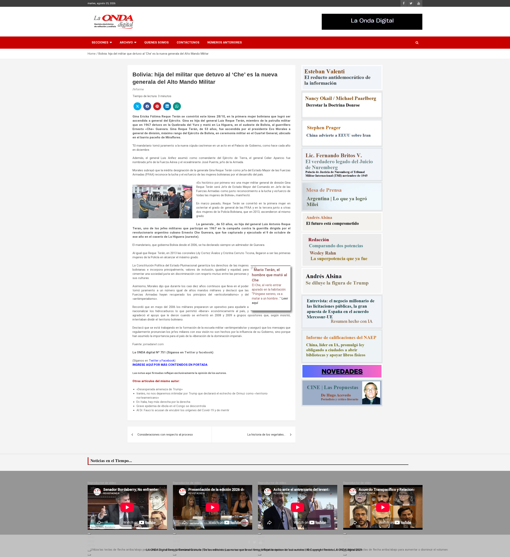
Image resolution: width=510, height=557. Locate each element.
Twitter (189, 352)
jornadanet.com (153, 344)
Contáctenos (188, 42)
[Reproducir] (89, 533)
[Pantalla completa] (89, 554)
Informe (139, 89)
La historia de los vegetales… (266, 434)
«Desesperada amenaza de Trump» (159, 389)
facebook (205, 352)
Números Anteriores (224, 42)
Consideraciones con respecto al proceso (165, 434)
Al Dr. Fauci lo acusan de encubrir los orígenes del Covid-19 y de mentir (182, 410)
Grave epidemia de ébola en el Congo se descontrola (171, 406)
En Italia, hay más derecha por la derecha (163, 402)
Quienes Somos (156, 42)
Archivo (126, 42)
